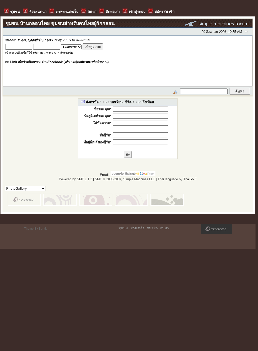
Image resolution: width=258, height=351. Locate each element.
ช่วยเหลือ (137, 228)
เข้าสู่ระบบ (61, 40)
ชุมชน (123, 228)
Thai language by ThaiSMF (177, 179)
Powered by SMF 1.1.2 (75, 179)
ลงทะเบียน (83, 40)
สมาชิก (152, 228)
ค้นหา (164, 228)
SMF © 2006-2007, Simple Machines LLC (125, 179)
